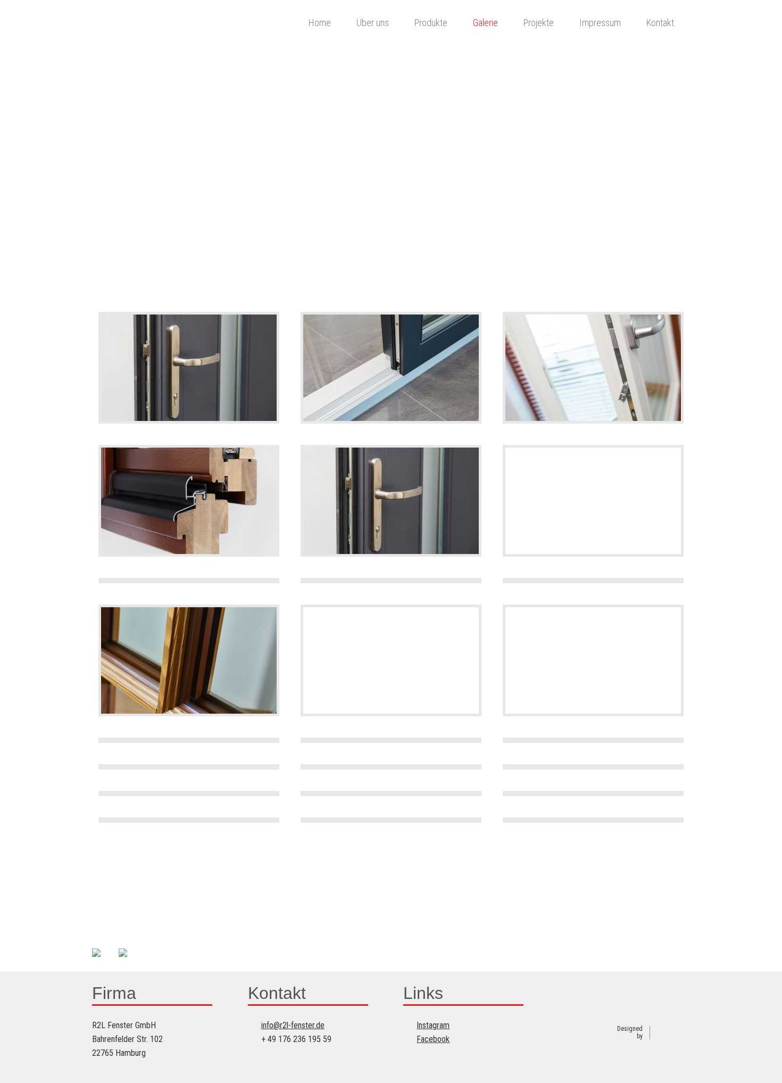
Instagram (433, 1025)
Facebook (433, 1039)
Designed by (630, 1032)
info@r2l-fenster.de (293, 1025)
